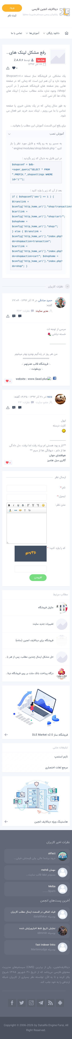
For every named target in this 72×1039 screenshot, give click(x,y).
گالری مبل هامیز (56, 460)
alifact (51, 854)
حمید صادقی (45, 300)
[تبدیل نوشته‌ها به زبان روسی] (25, 510)
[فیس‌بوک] (12, 1003)
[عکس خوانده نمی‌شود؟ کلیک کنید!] (31, 555)
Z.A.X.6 (18, 60)
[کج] (13, 505)
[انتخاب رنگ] (10, 510)
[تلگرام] (41, 1003)
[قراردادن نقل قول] (20, 510)
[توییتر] (22, 1003)
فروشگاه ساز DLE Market (50, 735)
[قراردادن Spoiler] (29, 510)
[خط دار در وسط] (23, 505)
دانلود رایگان (53, 33)
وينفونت (36, 369)
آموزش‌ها (34, 33)
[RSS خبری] (50, 1003)
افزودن (38, 577)
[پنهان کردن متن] (15, 510)
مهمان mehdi (48, 870)
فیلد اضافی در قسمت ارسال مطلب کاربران (33, 912)
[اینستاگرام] (31, 1003)
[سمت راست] (37, 505)
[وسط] (33, 505)
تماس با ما (16, 33)
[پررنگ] (9, 505)
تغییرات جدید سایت (43, 624)
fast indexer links (45, 945)
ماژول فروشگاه (45, 608)
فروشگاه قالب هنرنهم (36, 364)
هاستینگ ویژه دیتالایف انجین (51, 822)
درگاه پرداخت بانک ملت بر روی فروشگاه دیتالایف (28, 673)
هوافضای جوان (57, 455)
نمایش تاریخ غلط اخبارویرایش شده (37, 928)
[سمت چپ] (28, 505)
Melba (51, 887)
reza (49, 397)
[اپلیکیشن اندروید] (60, 1003)
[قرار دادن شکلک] (43, 505)
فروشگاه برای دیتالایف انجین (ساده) (34, 641)
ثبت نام (12, 15)
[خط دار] (18, 505)
